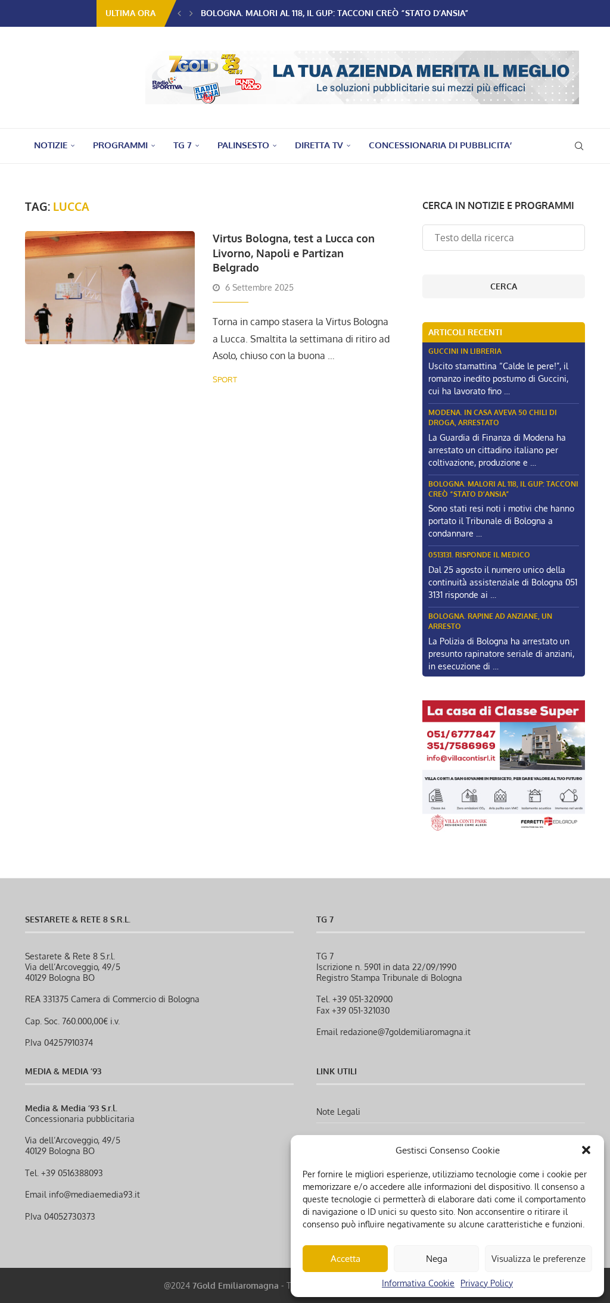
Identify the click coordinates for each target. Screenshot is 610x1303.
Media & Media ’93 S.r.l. (71, 1108)
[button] (586, 1150)
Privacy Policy (486, 1283)
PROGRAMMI (120, 145)
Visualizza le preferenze (538, 1258)
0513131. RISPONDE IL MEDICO (479, 554)
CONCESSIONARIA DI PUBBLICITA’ (440, 145)
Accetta (345, 1258)
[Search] (579, 146)
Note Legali (338, 1111)
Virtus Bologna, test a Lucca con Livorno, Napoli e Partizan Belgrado (294, 253)
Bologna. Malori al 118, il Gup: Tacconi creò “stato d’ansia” (335, 13)
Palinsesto (243, 145)
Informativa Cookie (418, 1283)
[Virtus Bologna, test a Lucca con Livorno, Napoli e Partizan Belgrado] (110, 287)
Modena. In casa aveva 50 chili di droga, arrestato (492, 417)
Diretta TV (319, 145)
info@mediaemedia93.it (94, 1194)
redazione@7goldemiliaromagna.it (405, 1032)
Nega (436, 1258)
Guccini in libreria (465, 351)
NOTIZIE (50, 145)
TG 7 (182, 145)
